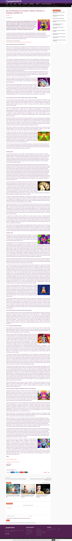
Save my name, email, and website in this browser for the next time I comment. (18, 518)
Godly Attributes (30, 531)
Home (7, 3)
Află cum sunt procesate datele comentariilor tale (28, 522)
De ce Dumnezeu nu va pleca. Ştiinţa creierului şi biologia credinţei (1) (19, 42)
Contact (48, 530)
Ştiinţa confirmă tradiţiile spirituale (10, 493)
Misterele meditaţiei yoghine (11, 459)
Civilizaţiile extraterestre (46, 3)
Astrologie (25, 3)
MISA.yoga (27, 534)
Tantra (15, 3)
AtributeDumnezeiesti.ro (29, 530)
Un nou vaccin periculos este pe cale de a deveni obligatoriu (15, 478)
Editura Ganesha (38, 534)
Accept (53, 539)
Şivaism (19, 3)
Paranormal (31, 3)
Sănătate (37, 3)
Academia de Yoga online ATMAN (41, 532)
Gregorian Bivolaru (39, 530)
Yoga (11, 3)
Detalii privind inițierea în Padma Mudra (58, 18)
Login (58, 530)
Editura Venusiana (38, 535)
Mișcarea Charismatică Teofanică (41, 531)
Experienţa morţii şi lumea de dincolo (13, 461)
